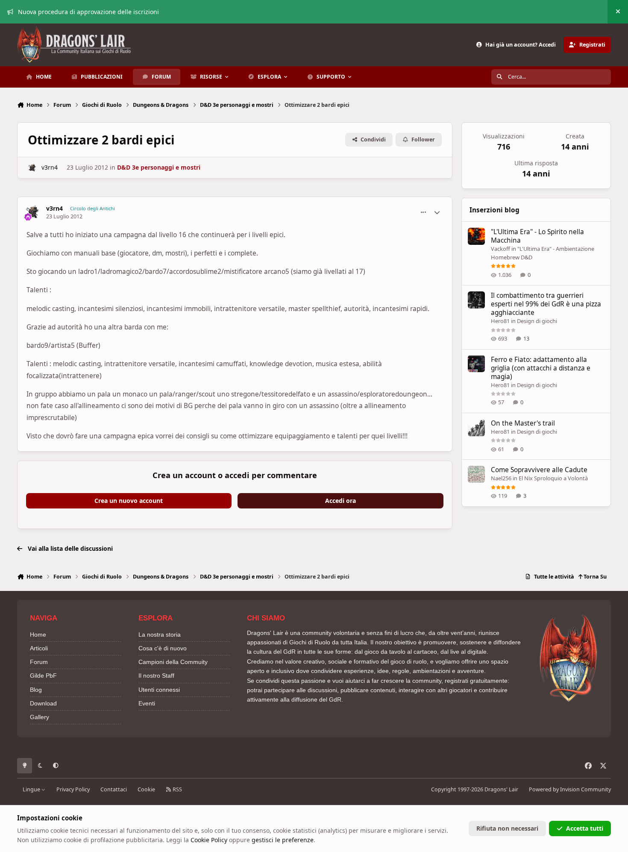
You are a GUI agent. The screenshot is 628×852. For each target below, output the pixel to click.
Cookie (146, 789)
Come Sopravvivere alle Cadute (539, 469)
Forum (39, 661)
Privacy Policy (73, 789)
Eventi (146, 703)
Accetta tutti (584, 828)
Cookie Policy (209, 840)
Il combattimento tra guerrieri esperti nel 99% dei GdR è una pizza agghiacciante (546, 304)
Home (38, 634)
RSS (176, 789)
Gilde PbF (43, 675)
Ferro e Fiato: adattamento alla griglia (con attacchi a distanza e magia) (540, 368)
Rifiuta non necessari (507, 828)
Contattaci (113, 789)
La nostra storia (159, 634)
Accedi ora (340, 501)
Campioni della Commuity (173, 661)
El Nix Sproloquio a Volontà (553, 478)
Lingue (32, 789)
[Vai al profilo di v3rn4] (32, 167)
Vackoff (500, 249)
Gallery (39, 717)
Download (43, 703)
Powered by (570, 789)
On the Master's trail (523, 423)
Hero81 (500, 321)
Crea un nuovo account (128, 501)
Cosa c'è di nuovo (162, 648)
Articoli (39, 648)
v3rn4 (49, 167)
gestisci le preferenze (283, 840)
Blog (36, 689)
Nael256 (501, 478)
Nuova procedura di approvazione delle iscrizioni (88, 12)
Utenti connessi (159, 689)
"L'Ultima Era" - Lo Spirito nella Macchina (537, 236)
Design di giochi (537, 321)
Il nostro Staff (156, 675)
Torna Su (594, 576)
